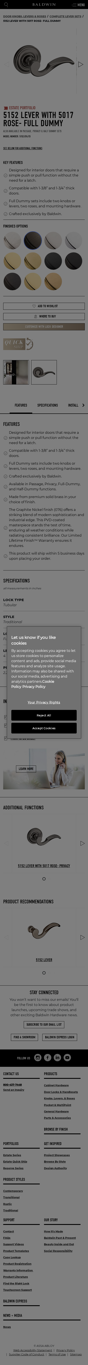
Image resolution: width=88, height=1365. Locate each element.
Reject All (44, 715)
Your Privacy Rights (44, 702)
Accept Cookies (44, 728)
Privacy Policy (33, 687)
